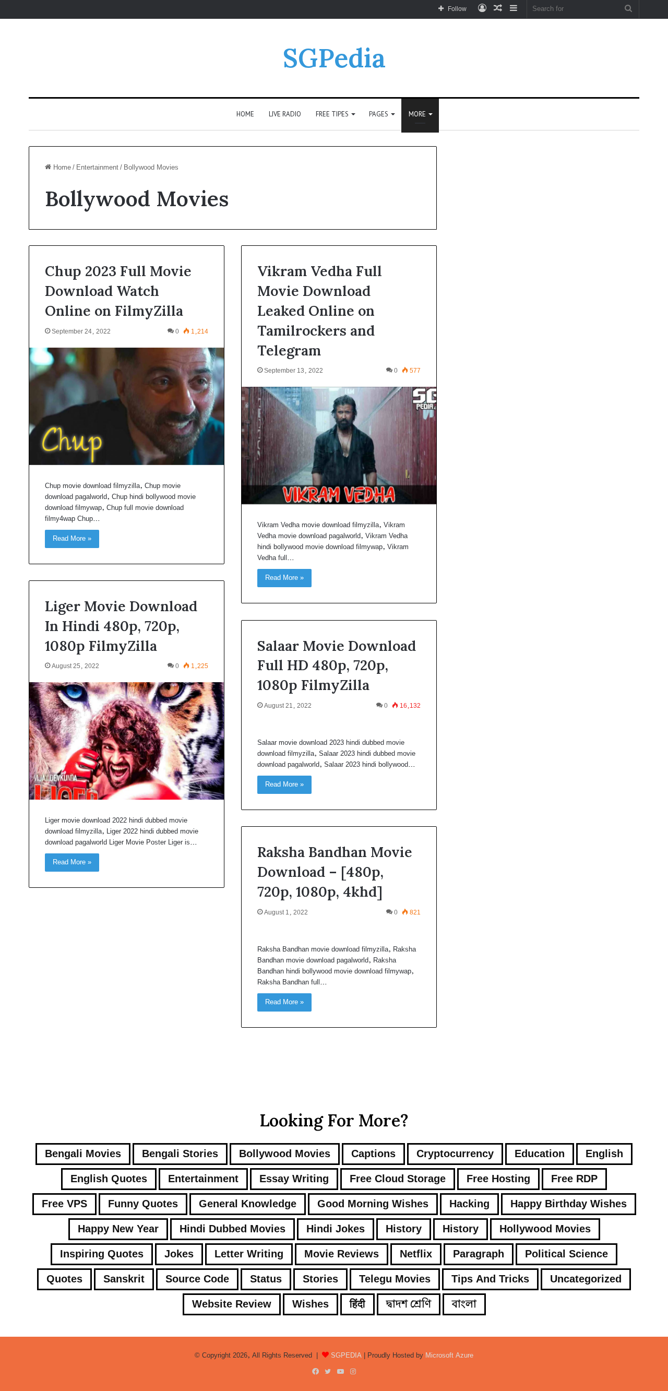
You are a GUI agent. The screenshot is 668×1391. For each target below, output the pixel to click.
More (417, 114)
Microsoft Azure (449, 1355)
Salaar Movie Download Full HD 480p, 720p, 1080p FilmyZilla (336, 665)
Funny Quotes (143, 1204)
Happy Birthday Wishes (568, 1204)
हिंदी (357, 1304)
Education (540, 1154)
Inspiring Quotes (102, 1254)
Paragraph (478, 1254)
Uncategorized (586, 1279)
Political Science (566, 1254)
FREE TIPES (332, 114)
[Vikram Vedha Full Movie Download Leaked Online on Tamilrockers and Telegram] (339, 445)
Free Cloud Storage (398, 1179)
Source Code (197, 1279)
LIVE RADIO (285, 114)
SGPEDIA (346, 1355)
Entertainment (97, 167)
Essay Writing (294, 1179)
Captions (373, 1154)
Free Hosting (498, 1179)
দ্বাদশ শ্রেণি (408, 1304)
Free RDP (574, 1179)
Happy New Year (118, 1229)
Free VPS (64, 1204)
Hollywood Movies (545, 1229)
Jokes (179, 1254)
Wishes (310, 1304)
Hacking (469, 1204)
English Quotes (108, 1179)
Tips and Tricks (490, 1279)
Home (245, 114)
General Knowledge (247, 1204)
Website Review (231, 1304)
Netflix (416, 1254)
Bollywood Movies (284, 1154)
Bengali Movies (83, 1154)
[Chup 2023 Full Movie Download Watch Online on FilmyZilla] (126, 406)
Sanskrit (124, 1279)
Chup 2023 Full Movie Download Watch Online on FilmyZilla (118, 290)
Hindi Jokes (335, 1229)
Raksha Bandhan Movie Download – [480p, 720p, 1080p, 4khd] (334, 871)
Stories (320, 1279)
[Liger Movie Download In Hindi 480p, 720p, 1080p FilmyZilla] (126, 741)
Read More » (72, 538)
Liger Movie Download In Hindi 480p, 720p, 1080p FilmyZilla (121, 626)
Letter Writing (248, 1254)
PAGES (378, 114)
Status (266, 1279)
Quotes (64, 1279)
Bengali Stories (180, 1154)
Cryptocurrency (455, 1154)
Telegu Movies (395, 1279)
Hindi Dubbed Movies (232, 1229)
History (404, 1229)
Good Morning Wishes (372, 1204)
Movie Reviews (341, 1254)
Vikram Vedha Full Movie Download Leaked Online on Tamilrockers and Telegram (319, 310)
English (604, 1154)
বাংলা (464, 1304)
